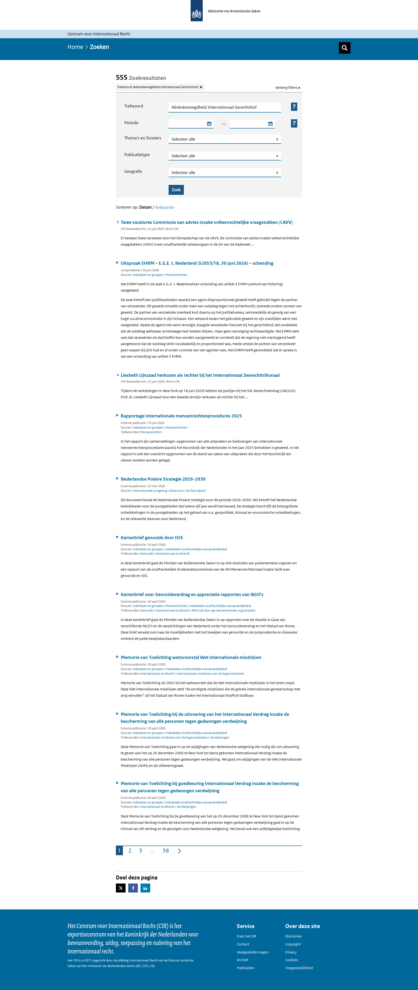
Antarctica (176, 491)
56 (167, 851)
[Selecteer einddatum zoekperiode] (270, 123)
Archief (242, 960)
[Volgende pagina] (179, 850)
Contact (243, 944)
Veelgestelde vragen (253, 952)
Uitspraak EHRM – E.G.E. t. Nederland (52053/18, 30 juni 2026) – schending (197, 263)
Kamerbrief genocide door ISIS (152, 537)
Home (75, 46)
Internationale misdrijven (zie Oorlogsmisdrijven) (210, 674)
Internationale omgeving (150, 491)
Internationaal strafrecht (172, 554)
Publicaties (245, 968)
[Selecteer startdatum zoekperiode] (209, 123)
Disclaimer (293, 936)
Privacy (291, 952)
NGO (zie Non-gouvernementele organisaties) (223, 610)
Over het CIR (246, 936)
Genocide (147, 554)
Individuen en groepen (148, 275)
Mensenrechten (176, 275)
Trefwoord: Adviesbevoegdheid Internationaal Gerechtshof (157, 87)
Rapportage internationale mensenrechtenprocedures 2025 (181, 416)
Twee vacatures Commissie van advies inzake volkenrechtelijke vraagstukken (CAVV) (207, 222)
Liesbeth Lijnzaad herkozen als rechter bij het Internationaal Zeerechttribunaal (200, 375)
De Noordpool (196, 491)
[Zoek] (345, 48)
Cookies (291, 960)
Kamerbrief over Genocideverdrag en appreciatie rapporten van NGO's (192, 594)
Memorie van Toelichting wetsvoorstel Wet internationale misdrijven (191, 657)
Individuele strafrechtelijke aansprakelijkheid (196, 549)
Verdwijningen (219, 737)
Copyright (293, 944)
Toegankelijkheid (299, 968)
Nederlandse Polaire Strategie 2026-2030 (163, 479)
